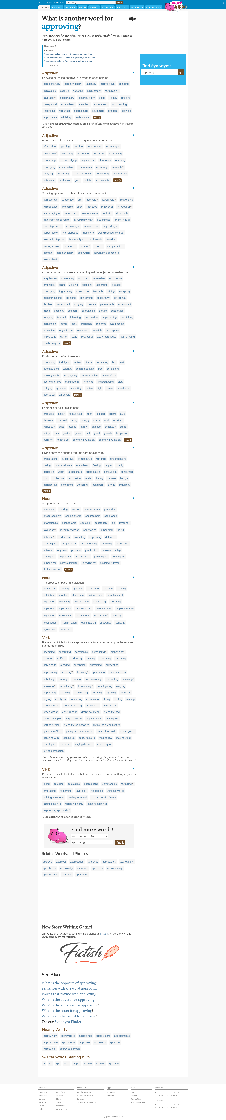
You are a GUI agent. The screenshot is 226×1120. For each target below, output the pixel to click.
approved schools (70, 1048)
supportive (83, 153)
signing (130, 699)
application (65, 608)
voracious (49, 426)
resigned (101, 323)
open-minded (91, 226)
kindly (119, 465)
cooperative (103, 297)
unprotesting (109, 317)
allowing (65, 665)
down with (122, 213)
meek (47, 310)
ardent (112, 413)
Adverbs (59, 1095)
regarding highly (74, 803)
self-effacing (128, 336)
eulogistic (84, 104)
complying (49, 167)
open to (99, 246)
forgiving (88, 381)
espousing (95, 537)
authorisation (82, 608)
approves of (68, 1042)
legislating (49, 615)
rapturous (64, 110)
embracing (50, 790)
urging (120, 530)
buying (47, 699)
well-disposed (70, 232)
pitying (111, 484)
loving (99, 478)
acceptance (122, 543)
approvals (97, 868)
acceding (87, 284)
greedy (108, 433)
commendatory (73, 83)
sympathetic (68, 104)
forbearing (102, 362)
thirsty (84, 426)
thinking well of (115, 790)
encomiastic (101, 104)
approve (47, 861)
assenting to (110, 705)
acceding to (92, 705)
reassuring (102, 173)
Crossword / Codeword (86, 1102)
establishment (115, 595)
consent (120, 622)
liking (47, 783)
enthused (49, 413)
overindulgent (51, 368)
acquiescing (117, 323)
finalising (127, 679)
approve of (50, 1048)
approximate (51, 1042)
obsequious (82, 291)
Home (133, 1092)
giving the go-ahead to (76, 725)
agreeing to (50, 665)
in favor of (107, 206)
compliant (83, 278)
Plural (58, 1099)
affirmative (50, 146)
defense (109, 537)
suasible (97, 330)
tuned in (110, 239)
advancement (92, 509)
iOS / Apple (111, 1092)
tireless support (52, 569)
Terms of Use (136, 1099)
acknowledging (68, 160)
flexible (48, 304)
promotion (109, 509)
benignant (97, 484)
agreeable (99, 278)
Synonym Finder (67, 1022)
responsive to (90, 213)
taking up (65, 744)
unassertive (91, 317)
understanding (105, 381)
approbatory (94, 90)
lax (114, 362)
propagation (69, 543)
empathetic (82, 465)
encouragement (52, 515)
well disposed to (53, 226)
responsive (126, 199)
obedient (59, 310)
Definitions (70, 7)
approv (88, 1063)
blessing (48, 658)
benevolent (110, 471)
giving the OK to (53, 731)
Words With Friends (85, 1095)
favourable (111, 90)
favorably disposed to (106, 252)
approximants (122, 1035)
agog (61, 426)
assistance (110, 515)
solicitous (110, 426)
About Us (134, 1095)
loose (109, 388)
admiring (124, 83)
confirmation (69, 622)
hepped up (63, 439)
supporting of (110, 226)
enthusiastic (83, 117)
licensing (82, 672)
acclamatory (67, 97)
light (99, 388)
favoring (123, 522)
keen (89, 413)
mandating (105, 658)
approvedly (66, 868)
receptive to (71, 213)
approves (82, 868)
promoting (79, 537)
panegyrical (50, 104)
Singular (59, 1102)
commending (119, 104)
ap (50, 1063)
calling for (49, 556)
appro (76, 1063)
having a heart (52, 246)
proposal (76, 550)
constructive (120, 173)
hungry (85, 420)
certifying (60, 699)
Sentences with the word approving (70, 988)
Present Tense (61, 1109)
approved (93, 861)
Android (110, 1095)
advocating (112, 665)
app (58, 1063)
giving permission (54, 750)
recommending (88, 543)
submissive (115, 278)
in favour (69, 246)
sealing (118, 699)
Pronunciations (153, 7)
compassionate (63, 465)
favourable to (51, 259)
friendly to (88, 232)
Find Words (122, 7)
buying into (112, 718)
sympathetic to (115, 246)
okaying (120, 686)
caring (47, 465)
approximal (85, 1035)
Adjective (48, 51)
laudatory (91, 83)
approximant (103, 1035)
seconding (79, 665)
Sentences (94, 7)
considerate (50, 484)
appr (66, 1063)
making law (65, 615)
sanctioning (89, 530)
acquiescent (88, 160)
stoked (72, 426)
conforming (86, 297)
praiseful (113, 110)
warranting (96, 665)
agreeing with (51, 737)
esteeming (98, 110)
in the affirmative (82, 173)
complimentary (52, 83)
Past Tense (60, 1106)
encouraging (113, 146)
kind (46, 478)
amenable (67, 206)
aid (113, 522)
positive (64, 90)
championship (73, 515)
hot (88, 433)
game (63, 336)
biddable (116, 284)
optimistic (49, 180)
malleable (86, 323)
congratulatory (86, 97)
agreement (50, 629)
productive (65, 180)
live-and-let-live (52, 381)
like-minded (103, 219)
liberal (88, 362)
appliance (49, 608)
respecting (97, 790)
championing (51, 522)
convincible (50, 323)
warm (61, 471)
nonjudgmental (52, 375)
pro (79, 199)
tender (88, 478)
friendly (113, 97)
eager (61, 413)
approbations (50, 874)
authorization (103, 608)
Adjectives (60, 1092)
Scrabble (80, 1099)
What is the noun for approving (67, 1011)
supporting (63, 173)
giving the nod (112, 712)
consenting (115, 153)
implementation (125, 608)
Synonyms (44, 7)
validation (49, 595)
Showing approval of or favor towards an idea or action (68, 61)
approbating (50, 672)
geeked (67, 433)
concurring (99, 153)
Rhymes (82, 7)
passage (117, 615)
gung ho (48, 439)
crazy (96, 420)
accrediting (112, 679)
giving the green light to (106, 725)
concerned (127, 471)
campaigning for (69, 563)
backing (63, 509)
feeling (97, 465)
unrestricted (123, 388)
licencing (66, 672)
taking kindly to (52, 803)
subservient (117, 310)
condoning (49, 362)
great (97, 433)
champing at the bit (84, 439)
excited (100, 413)
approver (67, 874)
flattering (78, 90)
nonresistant (63, 304)
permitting (99, 672)
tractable (98, 291)
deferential (120, 297)
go (180, 72)
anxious (96, 426)
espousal (85, 522)
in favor (84, 246)
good (102, 97)
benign (124, 478)
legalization (100, 615)
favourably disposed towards (85, 239)
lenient (77, 362)
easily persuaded (106, 336)
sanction (108, 588)
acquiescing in (94, 718)
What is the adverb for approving (68, 1000)
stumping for (104, 744)
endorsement (92, 515)
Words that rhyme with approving (69, 994)
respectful (49, 110)
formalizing (84, 686)
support (76, 509)
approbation (76, 861)
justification (91, 550)
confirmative (66, 167)
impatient (118, 420)
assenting (67, 153)
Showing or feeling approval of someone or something (68, 54)
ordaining (64, 601)
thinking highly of (97, 803)
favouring (49, 530)
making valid (123, 737)
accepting (124, 291)
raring (74, 420)
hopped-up (122, 433)
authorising (98, 652)
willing (111, 291)
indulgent (64, 362)
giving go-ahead (90, 712)
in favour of (123, 206)
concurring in (69, 712)
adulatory (66, 117)
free (100, 368)
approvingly (126, 861)
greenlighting (51, 712)
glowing (126, 110)
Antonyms (57, 7)
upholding (106, 543)
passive (91, 304)
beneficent (67, 484)
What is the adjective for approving (70, 1005)
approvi (100, 1063)
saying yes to (127, 731)
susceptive (112, 330)
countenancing (93, 679)
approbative (50, 117)
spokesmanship (112, 550)
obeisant (72, 310)
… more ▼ (52, 65)
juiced (78, 433)
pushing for (118, 556)
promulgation (51, 543)
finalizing (49, 686)
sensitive (49, 471)
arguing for (65, 556)
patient (89, 388)
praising (125, 97)
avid (122, 413)
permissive (113, 368)
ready (74, 336)
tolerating (75, 317)
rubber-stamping (72, 705)
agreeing (65, 146)
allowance (105, 622)
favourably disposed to (56, 219)
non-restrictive (89, 375)
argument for (82, 556)
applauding (50, 90)
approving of (73, 226)
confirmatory (85, 167)
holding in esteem (54, 797)
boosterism (101, 522)
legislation (49, 601)
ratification (93, 588)
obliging (78, 304)
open (79, 206)
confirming (50, 160)
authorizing (117, 652)
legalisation (50, 622)
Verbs (40, 1109)
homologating (104, 686)
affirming (120, 160)
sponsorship (69, 522)
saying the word (84, 744)
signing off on (74, 718)
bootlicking (127, 317)
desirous (48, 420)
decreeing (78, 595)
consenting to (51, 705)
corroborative (94, 146)
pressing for (101, 556)
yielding (73, 284)
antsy (47, 433)
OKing (106, 699)
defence (48, 537)
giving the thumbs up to (79, 731)
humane (111, 478)
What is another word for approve (69, 1016)
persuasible (88, 310)
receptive (92, 206)
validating (115, 601)
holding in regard (77, 797)
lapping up (69, 737)
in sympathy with (83, 219)
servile (103, 310)
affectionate (75, 471)
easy (74, 323)
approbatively (115, 868)
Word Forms (137, 7)
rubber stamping (53, 718)
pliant (62, 284)
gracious (61, 388)
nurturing (101, 458)
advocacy (49, 509)
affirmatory (105, 160)
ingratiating (65, 291)
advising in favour (110, 563)
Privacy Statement (138, 1102)
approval (62, 550)
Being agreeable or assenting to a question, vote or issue (69, 58)
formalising (66, 686)
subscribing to (87, 737)
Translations (108, 7)
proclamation (81, 601)
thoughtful (82, 484)
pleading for (89, 563)
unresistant (124, 304)
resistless (83, 330)
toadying (48, 317)
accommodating (53, 297)
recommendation (69, 530)
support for (50, 563)
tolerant (61, 317)
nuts (56, 433)
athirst (123, 426)
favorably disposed (54, 239)
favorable (49, 97)
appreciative (108, 83)
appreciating (81, 110)
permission (66, 629)
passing (64, 588)
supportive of (51, 232)
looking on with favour (103, 797)
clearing (76, 679)
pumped (62, 420)
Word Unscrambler (85, 1092)
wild (106, 420)
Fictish (104, 933)
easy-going (70, 375)
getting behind (51, 725)
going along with (106, 731)
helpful (88, 180)
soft (122, 362)
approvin (114, 1063)
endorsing (101, 167)
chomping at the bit (110, 439)
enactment (50, 588)
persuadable (107, 304)
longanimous (66, 330)
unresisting (50, 336)
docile (64, 323)
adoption (63, 595)
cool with (107, 213)
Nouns (41, 1106)
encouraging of (52, 213)
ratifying (48, 173)
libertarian (49, 394)
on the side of (122, 219)
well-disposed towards (110, 232)
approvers (81, 874)
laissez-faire (109, 375)
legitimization (88, 622)
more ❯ (97, 117)
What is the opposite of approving (69, 983)
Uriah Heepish (52, 343)
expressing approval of (57, 810)
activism (48, 550)
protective (58, 478)
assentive (49, 330)
